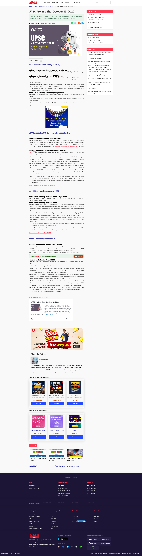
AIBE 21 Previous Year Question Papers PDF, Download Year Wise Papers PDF (99, 74)
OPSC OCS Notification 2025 (96, 27)
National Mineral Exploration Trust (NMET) (40, 233)
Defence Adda (75, 502)
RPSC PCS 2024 (91, 490)
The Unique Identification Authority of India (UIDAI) (65, 146)
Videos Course (97, 518)
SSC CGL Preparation (34, 523)
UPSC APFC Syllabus (63, 495)
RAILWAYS (53, 518)
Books (95, 523)
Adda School (61, 502)
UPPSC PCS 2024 (91, 485)
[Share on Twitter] (83, 23)
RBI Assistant (32, 526)
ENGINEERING (54, 526)
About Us (74, 514)
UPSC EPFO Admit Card (64, 490)
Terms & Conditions (127, 553)
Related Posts (33, 445)
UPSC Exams (46, 2)
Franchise (74, 523)
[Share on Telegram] (75, 23)
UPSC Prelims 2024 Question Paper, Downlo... (74, 459)
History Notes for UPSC (95, 40)
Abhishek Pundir (34, 23)
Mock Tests (96, 514)
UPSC (52, 528)
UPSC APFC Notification (64, 493)
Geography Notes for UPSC (96, 42)
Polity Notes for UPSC (94, 37)
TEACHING (53, 521)
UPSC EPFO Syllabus (63, 488)
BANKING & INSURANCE (57, 514)
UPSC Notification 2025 (94, 22)
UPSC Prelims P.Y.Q (34, 488)
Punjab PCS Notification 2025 (96, 25)
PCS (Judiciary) (65, 2)
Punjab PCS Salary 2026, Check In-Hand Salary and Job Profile (100, 87)
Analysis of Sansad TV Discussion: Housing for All (42, 185)
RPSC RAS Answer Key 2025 (96, 19)
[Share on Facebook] (80, 23)
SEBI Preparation (33, 518)
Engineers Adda (90, 502)
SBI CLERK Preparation (35, 516)
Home (30, 6)
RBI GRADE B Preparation (35, 528)
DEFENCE (53, 523)
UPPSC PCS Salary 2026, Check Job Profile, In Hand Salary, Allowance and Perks (100, 92)
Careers (78, 521)
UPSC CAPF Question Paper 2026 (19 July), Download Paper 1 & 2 (99, 62)
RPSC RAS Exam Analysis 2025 (96, 17)
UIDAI (34, 151)
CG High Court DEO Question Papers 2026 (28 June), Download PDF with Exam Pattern (100, 70)
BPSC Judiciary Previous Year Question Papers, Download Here (100, 79)
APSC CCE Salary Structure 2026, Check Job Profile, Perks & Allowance (99, 83)
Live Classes (97, 516)
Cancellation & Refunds (114, 553)
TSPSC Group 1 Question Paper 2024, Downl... (38, 459)
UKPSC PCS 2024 (91, 493)
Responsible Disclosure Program (99, 553)
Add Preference (78, 256)
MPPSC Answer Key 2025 (95, 14)
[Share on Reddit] (78, 23)
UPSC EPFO (61, 485)
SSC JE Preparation (34, 521)
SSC (52, 516)
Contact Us (75, 516)
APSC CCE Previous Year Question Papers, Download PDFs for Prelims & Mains (99, 66)
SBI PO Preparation (34, 514)
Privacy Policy (136, 553)
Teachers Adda (47, 502)
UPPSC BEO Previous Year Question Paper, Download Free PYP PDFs (99, 57)
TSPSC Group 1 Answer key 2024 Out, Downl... (57, 459)
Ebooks (95, 521)
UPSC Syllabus (32, 485)
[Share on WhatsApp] (72, 23)
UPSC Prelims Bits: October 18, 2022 (44, 6)
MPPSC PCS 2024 (91, 488)
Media (73, 518)
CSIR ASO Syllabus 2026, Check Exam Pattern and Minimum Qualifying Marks (100, 53)
